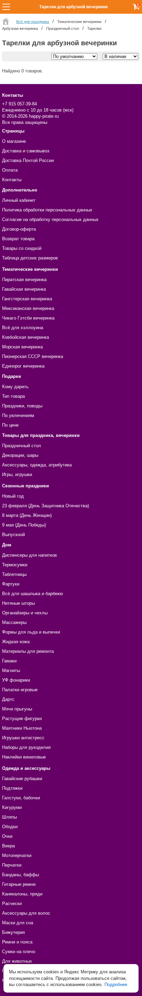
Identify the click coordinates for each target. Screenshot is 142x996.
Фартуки (10, 584)
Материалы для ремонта (28, 651)
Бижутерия (13, 932)
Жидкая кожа (16, 641)
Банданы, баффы (20, 874)
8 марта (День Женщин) (27, 515)
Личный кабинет (19, 200)
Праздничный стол (21, 445)
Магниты (11, 670)
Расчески (12, 903)
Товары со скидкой (21, 248)
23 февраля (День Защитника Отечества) (45, 505)
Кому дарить (15, 386)
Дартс (8, 699)
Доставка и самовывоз (25, 150)
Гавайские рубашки (22, 778)
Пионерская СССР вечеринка (32, 356)
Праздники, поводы (22, 405)
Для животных (17, 961)
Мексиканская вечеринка (28, 308)
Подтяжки (12, 788)
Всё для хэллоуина (22, 327)
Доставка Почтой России (28, 160)
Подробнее (115, 984)
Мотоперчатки (16, 855)
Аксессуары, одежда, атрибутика (37, 464)
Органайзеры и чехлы (25, 612)
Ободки (10, 826)
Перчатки (11, 865)
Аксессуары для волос (26, 913)
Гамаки (9, 660)
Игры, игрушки (17, 474)
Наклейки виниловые (24, 757)
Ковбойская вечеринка (25, 337)
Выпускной (13, 534)
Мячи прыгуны (17, 708)
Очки (7, 836)
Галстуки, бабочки (21, 797)
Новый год (13, 496)
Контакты (11, 179)
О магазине (14, 141)
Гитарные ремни (19, 884)
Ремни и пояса (17, 942)
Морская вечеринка (22, 346)
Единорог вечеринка (23, 366)
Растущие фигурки (22, 718)
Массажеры (14, 622)
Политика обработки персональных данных (47, 209)
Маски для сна (17, 922)
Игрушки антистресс (23, 737)
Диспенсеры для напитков (29, 555)
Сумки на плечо (18, 951)
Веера (8, 845)
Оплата (10, 170)
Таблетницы (14, 574)
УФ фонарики (16, 680)
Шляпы (9, 817)
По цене (10, 425)
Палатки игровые (20, 689)
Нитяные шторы (18, 603)
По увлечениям (18, 415)
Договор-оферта (19, 229)
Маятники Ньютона (22, 728)
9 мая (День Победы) (24, 525)
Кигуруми (12, 807)
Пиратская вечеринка (24, 279)
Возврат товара (18, 238)
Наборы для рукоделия (26, 747)
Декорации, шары (20, 455)
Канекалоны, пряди (22, 893)
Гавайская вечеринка (24, 289)
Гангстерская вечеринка (27, 298)
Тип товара (13, 396)
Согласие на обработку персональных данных (50, 219)
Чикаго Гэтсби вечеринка (28, 318)
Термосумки (14, 564)
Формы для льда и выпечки (31, 632)
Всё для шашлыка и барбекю (32, 593)
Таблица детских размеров (30, 257)
